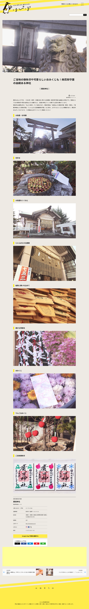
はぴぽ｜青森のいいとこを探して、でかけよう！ (17, 8)
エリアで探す (44, 588)
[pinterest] (36, 544)
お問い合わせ (52, 588)
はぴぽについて (48, 588)
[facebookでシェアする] (24, 544)
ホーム (36, 588)
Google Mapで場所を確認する (30, 536)
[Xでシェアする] (17, 544)
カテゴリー (40, 588)
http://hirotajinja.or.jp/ (31, 523)
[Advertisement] (44, 556)
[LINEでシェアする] (43, 544)
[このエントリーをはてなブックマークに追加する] (30, 544)
